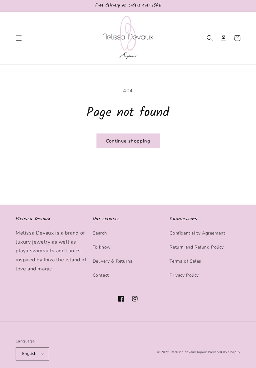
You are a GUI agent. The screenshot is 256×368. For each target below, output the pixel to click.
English (29, 353)
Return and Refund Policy (197, 247)
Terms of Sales (185, 261)
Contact (101, 275)
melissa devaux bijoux (189, 352)
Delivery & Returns (113, 261)
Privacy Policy (184, 275)
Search (100, 233)
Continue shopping (128, 141)
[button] (19, 38)
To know (102, 247)
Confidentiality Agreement (197, 233)
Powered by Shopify (224, 352)
